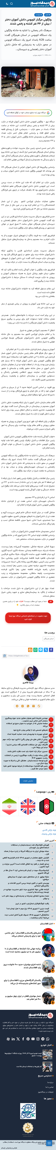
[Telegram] (43, 1039)
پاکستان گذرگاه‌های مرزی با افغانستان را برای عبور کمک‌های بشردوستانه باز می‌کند (22, 982)
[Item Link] (48, 934)
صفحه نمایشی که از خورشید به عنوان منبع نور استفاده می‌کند (27, 725)
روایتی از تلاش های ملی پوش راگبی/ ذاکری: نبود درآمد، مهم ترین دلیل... (25, 741)
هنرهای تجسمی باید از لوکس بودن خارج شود (30, 730)
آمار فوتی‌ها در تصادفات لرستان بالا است (29, 1066)
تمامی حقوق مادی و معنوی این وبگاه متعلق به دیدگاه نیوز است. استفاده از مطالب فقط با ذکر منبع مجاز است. (29, 1143)
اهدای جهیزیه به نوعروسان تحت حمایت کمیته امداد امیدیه (27, 735)
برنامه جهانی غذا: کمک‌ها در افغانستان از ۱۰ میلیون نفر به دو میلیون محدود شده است (23, 950)
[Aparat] (8, 1039)
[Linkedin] (13, 1039)
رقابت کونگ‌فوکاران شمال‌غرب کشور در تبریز (32, 903)
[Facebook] (23, 1039)
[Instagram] (38, 1039)
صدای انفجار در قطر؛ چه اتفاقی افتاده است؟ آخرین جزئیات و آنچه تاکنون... (26, 865)
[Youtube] (33, 1039)
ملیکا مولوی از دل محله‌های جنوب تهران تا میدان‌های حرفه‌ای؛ (28, 878)
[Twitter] (18, 1039)
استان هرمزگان (49, 638)
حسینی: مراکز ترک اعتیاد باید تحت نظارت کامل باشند (27, 751)
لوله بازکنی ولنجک (49, 834)
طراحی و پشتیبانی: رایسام (9, 1148)
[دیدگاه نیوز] (42, 4)
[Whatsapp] (48, 1039)
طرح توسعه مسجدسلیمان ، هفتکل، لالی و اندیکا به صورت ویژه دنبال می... (26, 762)
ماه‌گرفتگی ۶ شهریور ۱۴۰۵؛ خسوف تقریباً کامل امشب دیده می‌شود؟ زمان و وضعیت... (27, 916)
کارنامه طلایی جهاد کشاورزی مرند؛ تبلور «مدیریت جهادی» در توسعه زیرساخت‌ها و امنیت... (26, 891)
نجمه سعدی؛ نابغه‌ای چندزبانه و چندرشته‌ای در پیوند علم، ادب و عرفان (25, 897)
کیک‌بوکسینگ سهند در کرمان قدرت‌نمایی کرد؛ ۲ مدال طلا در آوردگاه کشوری (26, 872)
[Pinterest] (28, 1039)
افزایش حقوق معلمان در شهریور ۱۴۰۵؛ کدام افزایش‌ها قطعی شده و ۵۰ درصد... (26, 859)
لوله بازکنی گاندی (49, 830)
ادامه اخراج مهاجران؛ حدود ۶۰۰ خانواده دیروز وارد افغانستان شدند (22, 966)
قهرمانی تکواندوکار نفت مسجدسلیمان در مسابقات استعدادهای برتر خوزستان (30, 846)
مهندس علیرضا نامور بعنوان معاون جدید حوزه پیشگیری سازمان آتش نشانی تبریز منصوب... (26, 719)
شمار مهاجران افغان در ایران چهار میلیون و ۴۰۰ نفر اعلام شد (23, 998)
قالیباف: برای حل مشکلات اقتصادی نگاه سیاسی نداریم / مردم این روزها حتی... (27, 746)
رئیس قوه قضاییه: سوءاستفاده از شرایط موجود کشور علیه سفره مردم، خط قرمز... (25, 767)
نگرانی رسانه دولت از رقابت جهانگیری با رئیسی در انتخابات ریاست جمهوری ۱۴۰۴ (26, 757)
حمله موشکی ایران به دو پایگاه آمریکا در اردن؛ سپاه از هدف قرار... (26, 853)
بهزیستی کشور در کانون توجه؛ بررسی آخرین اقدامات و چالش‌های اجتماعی (28, 884)
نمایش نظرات (28, 780)
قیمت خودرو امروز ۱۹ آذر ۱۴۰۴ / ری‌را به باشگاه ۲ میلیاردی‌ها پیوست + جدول (23, 1054)
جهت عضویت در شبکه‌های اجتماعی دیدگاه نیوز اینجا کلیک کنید (28, 618)
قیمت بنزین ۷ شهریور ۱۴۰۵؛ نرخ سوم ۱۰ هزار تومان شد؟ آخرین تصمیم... (27, 910)
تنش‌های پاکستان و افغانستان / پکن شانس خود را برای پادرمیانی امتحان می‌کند (23, 934)
